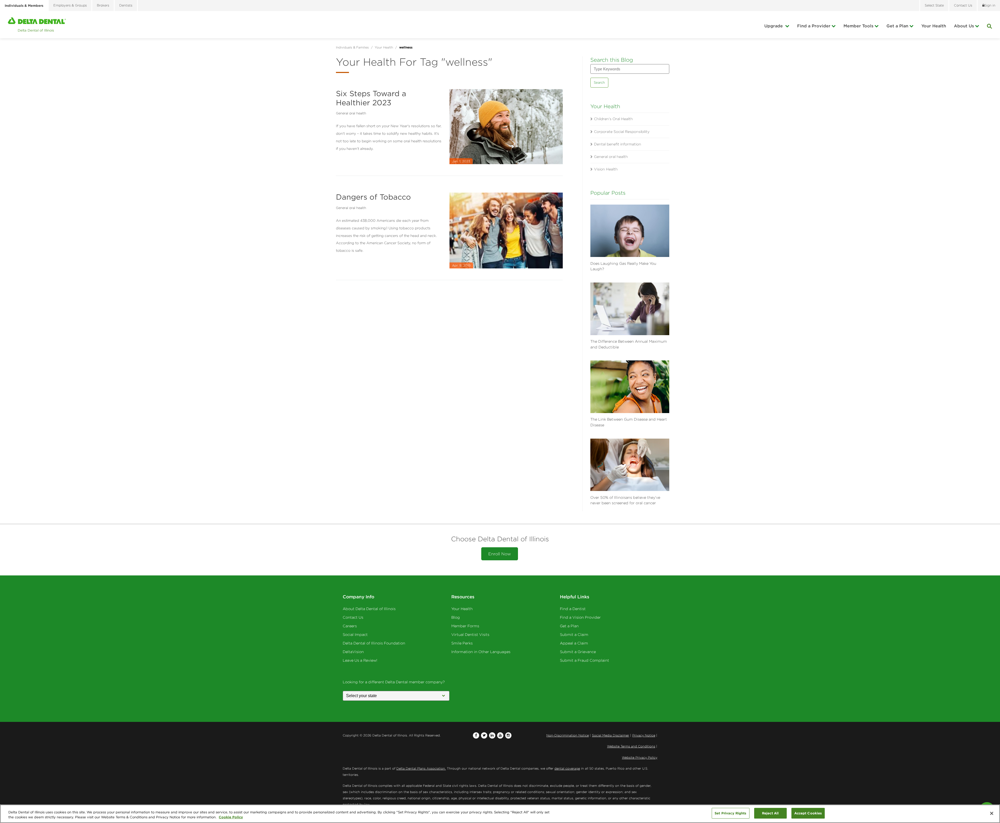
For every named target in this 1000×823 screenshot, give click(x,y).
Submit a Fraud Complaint (584, 660)
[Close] (991, 813)
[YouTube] (500, 735)
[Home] (37, 24)
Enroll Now (499, 553)
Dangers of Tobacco (373, 196)
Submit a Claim (574, 634)
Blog (455, 617)
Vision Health (606, 169)
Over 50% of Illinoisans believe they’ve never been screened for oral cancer (625, 500)
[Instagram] (508, 735)
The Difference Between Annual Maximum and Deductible (628, 344)
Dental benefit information (617, 144)
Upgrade (774, 25)
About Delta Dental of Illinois (369, 608)
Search (599, 82)
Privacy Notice (643, 735)
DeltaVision (353, 651)
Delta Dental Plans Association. (421, 768)
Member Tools (858, 25)
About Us (964, 25)
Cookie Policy (231, 817)
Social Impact (355, 634)
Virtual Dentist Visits (470, 634)
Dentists (125, 5)
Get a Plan (897, 25)
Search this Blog (611, 59)
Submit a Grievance (578, 651)
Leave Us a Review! (360, 660)
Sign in (989, 5)
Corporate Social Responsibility (621, 131)
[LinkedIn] (492, 735)
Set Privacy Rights (730, 813)
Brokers (103, 5)
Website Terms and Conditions (631, 746)
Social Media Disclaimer (610, 735)
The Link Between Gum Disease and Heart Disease (628, 422)
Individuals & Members (24, 5)
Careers (350, 626)
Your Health (933, 25)
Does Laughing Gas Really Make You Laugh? (623, 266)
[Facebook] (476, 735)
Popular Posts (608, 192)
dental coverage (567, 768)
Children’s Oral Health (613, 118)
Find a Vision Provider (580, 617)
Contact (963, 5)
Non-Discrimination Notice (567, 735)
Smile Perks (462, 643)
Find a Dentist (573, 608)
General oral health (351, 113)
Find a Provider (813, 25)
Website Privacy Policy (639, 757)
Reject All (770, 813)
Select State (934, 5)
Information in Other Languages (480, 651)
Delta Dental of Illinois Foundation (374, 643)
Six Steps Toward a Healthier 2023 (371, 98)
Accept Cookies (808, 813)
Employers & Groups (70, 5)
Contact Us (353, 617)
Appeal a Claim (574, 643)
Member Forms (465, 626)
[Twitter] (484, 735)
